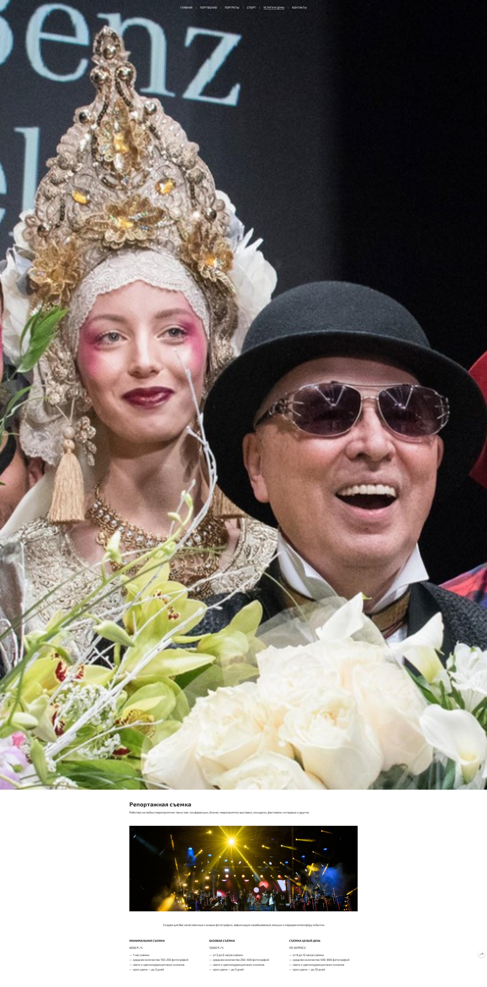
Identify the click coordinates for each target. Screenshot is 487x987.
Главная (186, 7)
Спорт (251, 7)
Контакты (299, 7)
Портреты (232, 7)
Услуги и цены (273, 7)
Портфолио (208, 7)
